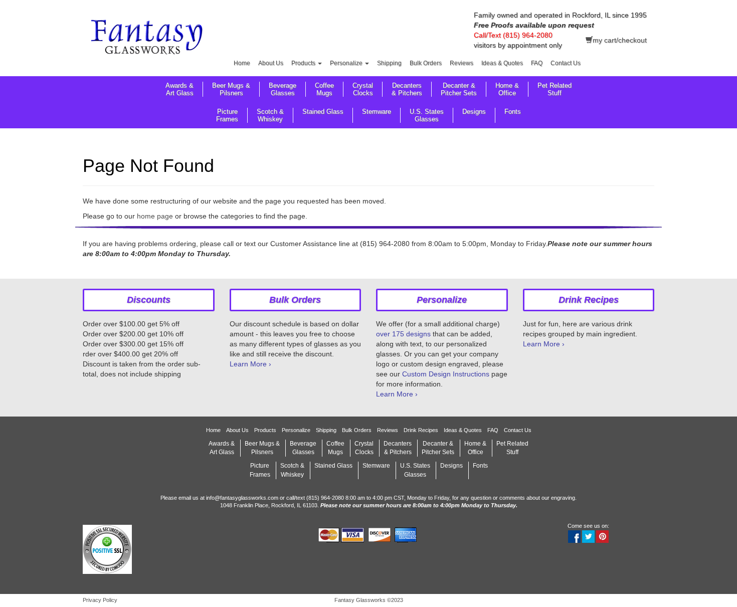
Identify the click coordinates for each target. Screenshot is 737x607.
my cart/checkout (620, 40)
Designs (474, 111)
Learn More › (250, 364)
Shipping (389, 63)
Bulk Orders (426, 63)
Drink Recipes (421, 430)
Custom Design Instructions (445, 374)
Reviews (461, 63)
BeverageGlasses (282, 89)
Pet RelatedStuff (554, 89)
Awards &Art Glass (179, 89)
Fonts (512, 111)
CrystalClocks (362, 89)
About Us (270, 63)
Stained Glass (322, 111)
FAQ (536, 63)
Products (304, 63)
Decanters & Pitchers (407, 89)
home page (155, 216)
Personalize (347, 63)
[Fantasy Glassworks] (149, 38)
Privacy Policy (100, 600)
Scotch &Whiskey (270, 115)
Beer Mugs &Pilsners (231, 89)
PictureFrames (227, 115)
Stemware (376, 111)
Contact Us (565, 63)
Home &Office (507, 89)
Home (242, 63)
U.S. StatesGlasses (427, 115)
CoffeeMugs (324, 89)
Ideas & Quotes (502, 63)
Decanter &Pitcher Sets (459, 89)
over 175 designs (403, 334)
